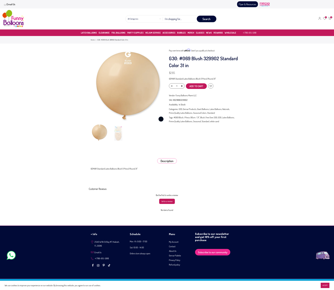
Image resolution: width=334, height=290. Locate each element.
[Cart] (329, 19)
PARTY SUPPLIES (135, 32)
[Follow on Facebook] (93, 265)
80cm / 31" (194, 117)
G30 (180, 109)
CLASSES (200, 32)
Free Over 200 (211, 117)
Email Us (11, 4)
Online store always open (140, 253)
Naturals (225, 109)
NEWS (209, 32)
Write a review (167, 201)
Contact (172, 246)
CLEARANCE (104, 32)
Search (206, 19)
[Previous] (95, 86)
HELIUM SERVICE (153, 32)
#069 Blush (178, 117)
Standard (211, 112)
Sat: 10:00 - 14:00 (137, 247)
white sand (214, 121)
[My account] (319, 19)
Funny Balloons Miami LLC (186, 95)
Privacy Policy (174, 260)
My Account (173, 241)
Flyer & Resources (247, 4)
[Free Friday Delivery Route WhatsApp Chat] (323, 253)
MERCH (191, 32)
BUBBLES (181, 32)
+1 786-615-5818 (249, 32)
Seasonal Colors (199, 112)
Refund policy (174, 264)
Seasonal (197, 121)
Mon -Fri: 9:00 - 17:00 (138, 241)
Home (93, 40)
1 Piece (187, 117)
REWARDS (218, 32)
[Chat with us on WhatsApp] (11, 256)
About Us (172, 251)
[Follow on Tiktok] (109, 265)
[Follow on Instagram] (98, 265)
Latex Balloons (216, 109)
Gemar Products (189, 109)
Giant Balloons (203, 109)
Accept (325, 285)
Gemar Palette (175, 255)
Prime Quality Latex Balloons (180, 112)
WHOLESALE (230, 32)
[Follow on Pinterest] (104, 265)
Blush (202, 117)
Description (167, 161)
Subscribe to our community (212, 252)
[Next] (160, 86)
